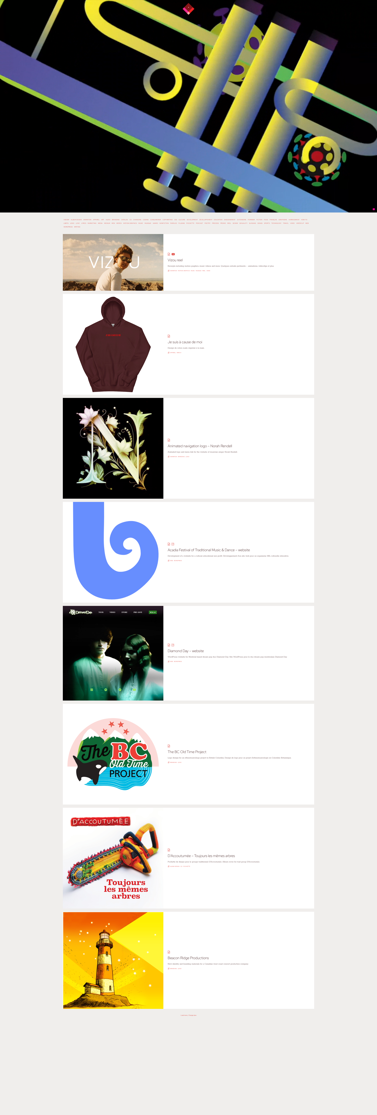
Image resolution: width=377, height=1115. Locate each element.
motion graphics (130, 223)
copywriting (168, 220)
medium (107, 223)
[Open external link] (173, 544)
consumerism (155, 220)
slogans (252, 223)
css (175, 220)
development (192, 220)
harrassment (294, 220)
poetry (207, 223)
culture (182, 220)
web (307, 223)
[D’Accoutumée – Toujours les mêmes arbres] (113, 858)
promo (223, 223)
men (113, 223)
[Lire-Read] (169, 254)
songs (260, 223)
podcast (199, 223)
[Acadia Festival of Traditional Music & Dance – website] (113, 552)
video (292, 223)
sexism (235, 223)
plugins (181, 223)
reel (229, 223)
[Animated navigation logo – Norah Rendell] (113, 448)
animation (87, 220)
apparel (96, 220)
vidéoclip (300, 223)
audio (108, 220)
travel (286, 223)
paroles (173, 223)
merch (119, 223)
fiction (259, 220)
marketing (92, 223)
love (78, 223)
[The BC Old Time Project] (113, 754)
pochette (190, 223)
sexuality (243, 223)
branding (116, 220)
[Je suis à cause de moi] (113, 344)
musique (148, 223)
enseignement (230, 220)
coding (146, 220)
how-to (304, 220)
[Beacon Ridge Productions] (113, 960)
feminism (251, 220)
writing (77, 227)
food (266, 220)
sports (267, 223)
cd (130, 220)
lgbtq (66, 223)
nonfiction (164, 223)
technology (276, 223)
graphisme (283, 220)
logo (72, 223)
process (215, 223)
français (273, 220)
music (140, 223)
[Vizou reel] (113, 262)
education (218, 220)
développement (205, 220)
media (100, 223)
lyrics (83, 223)
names (155, 223)
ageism (66, 220)
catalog (124, 220)
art (102, 220)
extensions (241, 220)
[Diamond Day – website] (113, 653)
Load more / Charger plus (188, 1015)
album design (76, 220)
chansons (137, 220)
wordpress (68, 227)
